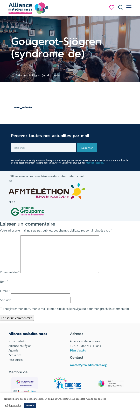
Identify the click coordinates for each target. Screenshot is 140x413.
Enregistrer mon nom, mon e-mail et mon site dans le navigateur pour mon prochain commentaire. (66, 309)
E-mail (5, 291)
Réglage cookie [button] (13, 405)
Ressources (16, 360)
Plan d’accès (78, 350)
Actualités (15, 355)
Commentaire (10, 272)
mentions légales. (95, 162)
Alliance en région (20, 346)
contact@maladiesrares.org (88, 365)
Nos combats (17, 341)
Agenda (13, 350)
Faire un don (112, 7)
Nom (4, 281)
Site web (5, 300)
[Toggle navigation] (128, 7)
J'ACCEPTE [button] (30, 405)
